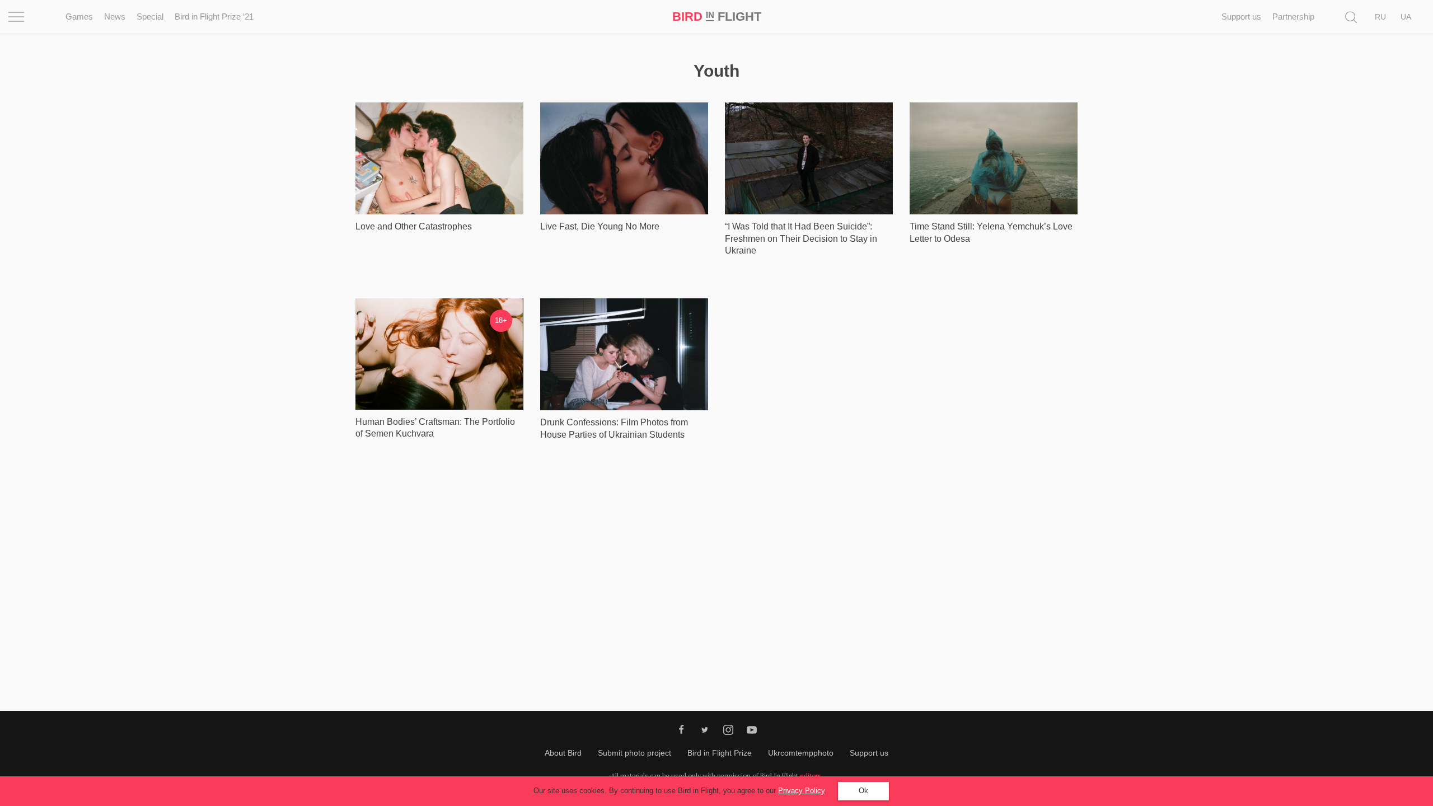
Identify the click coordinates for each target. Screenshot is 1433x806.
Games (79, 16)
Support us (1241, 16)
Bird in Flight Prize (719, 752)
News (114, 16)
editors (810, 775)
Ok (863, 790)
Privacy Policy (801, 790)
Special (150, 16)
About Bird (563, 752)
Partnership (1293, 16)
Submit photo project (634, 752)
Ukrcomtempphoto (800, 752)
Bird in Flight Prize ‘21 (214, 16)
